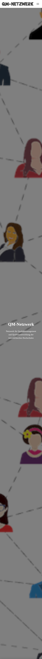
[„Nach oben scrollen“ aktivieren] (37, 654)
